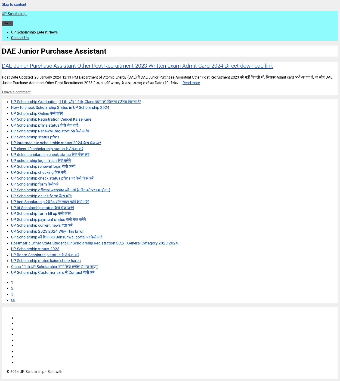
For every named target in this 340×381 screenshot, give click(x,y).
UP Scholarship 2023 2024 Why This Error (47, 231)
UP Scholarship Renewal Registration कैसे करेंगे (50, 131)
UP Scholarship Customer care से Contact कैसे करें (52, 272)
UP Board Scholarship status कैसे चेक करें (45, 255)
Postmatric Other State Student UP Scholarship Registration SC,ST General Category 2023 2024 (94, 243)
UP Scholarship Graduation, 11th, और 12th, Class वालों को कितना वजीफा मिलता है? (76, 101)
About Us (23, 323)
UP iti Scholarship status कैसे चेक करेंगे (42, 207)
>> (13, 300)
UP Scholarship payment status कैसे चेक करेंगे (48, 219)
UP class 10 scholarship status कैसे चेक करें (47, 148)
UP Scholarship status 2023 (35, 249)
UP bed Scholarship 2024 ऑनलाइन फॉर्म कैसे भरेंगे (50, 201)
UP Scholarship (14, 14)
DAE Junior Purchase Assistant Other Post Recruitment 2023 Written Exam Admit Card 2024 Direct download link (137, 66)
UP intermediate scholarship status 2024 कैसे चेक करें (56, 142)
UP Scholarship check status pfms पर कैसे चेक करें (52, 178)
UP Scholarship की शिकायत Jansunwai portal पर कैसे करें (56, 237)
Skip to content (14, 4)
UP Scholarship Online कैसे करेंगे (37, 113)
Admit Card (25, 351)
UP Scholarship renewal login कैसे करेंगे (43, 166)
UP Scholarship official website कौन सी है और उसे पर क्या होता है (60, 190)
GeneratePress (75, 371)
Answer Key (25, 346)
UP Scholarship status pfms (35, 137)
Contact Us (20, 38)
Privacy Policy (27, 334)
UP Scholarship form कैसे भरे (34, 184)
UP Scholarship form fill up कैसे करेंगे (41, 213)
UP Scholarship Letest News (34, 32)
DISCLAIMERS (28, 329)
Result (21, 357)
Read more (191, 83)
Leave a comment (16, 92)
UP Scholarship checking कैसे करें (38, 172)
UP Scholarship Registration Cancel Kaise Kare (51, 119)
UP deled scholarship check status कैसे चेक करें (50, 154)
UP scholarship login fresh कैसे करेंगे (41, 160)
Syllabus (23, 340)
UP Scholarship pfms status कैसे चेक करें (44, 125)
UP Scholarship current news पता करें (41, 225)
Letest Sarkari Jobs (32, 362)
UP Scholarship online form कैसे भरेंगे (41, 196)
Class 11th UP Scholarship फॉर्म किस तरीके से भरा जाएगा (54, 266)
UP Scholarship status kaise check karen (46, 260)
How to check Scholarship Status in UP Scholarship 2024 (60, 107)
